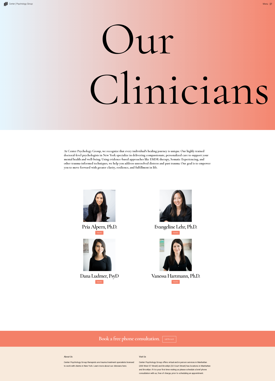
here (124, 365)
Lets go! (169, 339)
